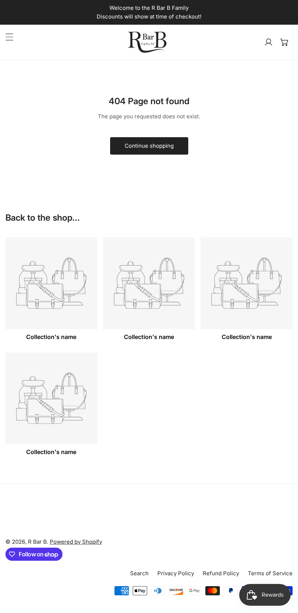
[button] (285, 42)
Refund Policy (221, 573)
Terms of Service (270, 573)
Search (139, 573)
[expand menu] (9, 37)
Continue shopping (149, 145)
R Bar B (37, 541)
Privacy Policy (175, 573)
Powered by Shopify (76, 541)
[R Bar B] (147, 42)
